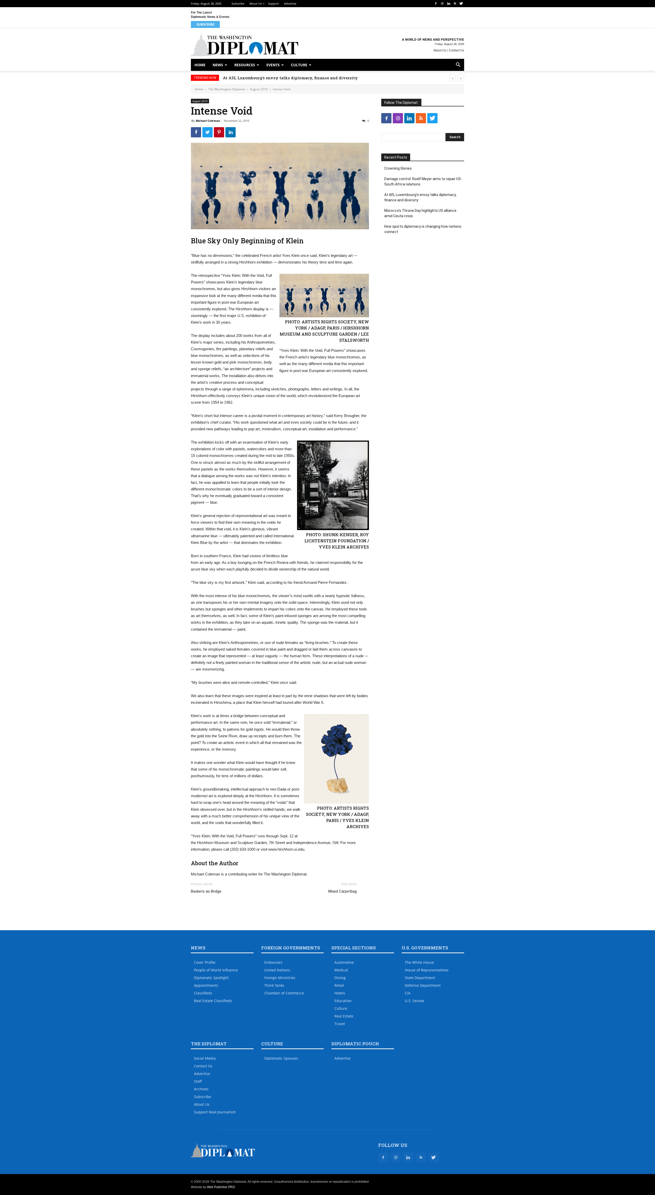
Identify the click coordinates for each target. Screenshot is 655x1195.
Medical (341, 970)
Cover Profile (204, 962)
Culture (299, 64)
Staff (198, 1081)
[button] (458, 65)
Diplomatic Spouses (281, 1058)
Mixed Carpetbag (342, 891)
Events (273, 64)
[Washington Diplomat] (244, 44)
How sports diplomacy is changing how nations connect (422, 229)
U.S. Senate (414, 1000)
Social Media (205, 1058)
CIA (407, 993)
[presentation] (453, 78)
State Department (420, 977)
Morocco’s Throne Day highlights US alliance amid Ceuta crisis (420, 213)
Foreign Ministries (279, 977)
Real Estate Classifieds (213, 1000)
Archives (201, 1089)
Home (199, 64)
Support (273, 3)
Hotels (339, 993)
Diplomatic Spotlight (211, 977)
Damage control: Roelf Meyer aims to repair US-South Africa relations (423, 181)
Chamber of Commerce (284, 993)
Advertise (290, 3)
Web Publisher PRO (221, 1187)
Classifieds (203, 993)
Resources (244, 64)
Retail (339, 985)
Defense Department (423, 985)
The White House (419, 962)
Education (343, 1000)
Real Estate (343, 1016)
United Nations (277, 970)
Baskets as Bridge (206, 891)
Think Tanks (274, 985)
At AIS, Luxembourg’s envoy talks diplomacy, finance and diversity (300, 77)
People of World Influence (216, 970)
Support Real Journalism (215, 1112)
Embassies (273, 962)
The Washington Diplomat (226, 89)
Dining (340, 977)
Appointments (206, 985)
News (218, 64)
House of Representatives (427, 970)
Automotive (344, 962)
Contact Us (456, 50)
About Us (255, 3)
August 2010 (259, 89)
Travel (339, 1023)
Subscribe (238, 3)
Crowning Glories (398, 168)
